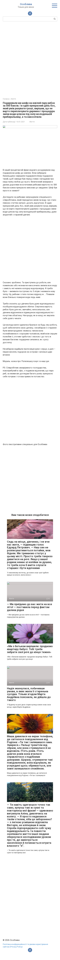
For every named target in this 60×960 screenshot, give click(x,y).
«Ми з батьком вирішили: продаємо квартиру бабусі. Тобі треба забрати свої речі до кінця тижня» (30, 649)
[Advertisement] (30, 59)
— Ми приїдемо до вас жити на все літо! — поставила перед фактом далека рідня (29, 607)
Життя (32, 122)
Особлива (26, 4)
